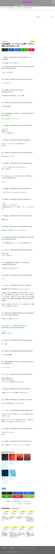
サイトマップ (21, 547)
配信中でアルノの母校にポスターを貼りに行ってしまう (12, 479)
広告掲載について (13, 547)
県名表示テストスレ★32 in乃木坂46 (27, 462)
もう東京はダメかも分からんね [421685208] (12, 462)
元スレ (31, 53)
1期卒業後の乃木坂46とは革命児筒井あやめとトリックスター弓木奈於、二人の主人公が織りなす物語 (5, 480)
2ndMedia (27, 2)
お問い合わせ (4, 547)
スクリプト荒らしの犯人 (19, 462)
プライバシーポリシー (30, 547)
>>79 (3, 331)
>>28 (3, 203)
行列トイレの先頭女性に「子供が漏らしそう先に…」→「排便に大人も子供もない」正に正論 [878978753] (5, 464)
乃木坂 (4, 488)
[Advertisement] (18, 26)
